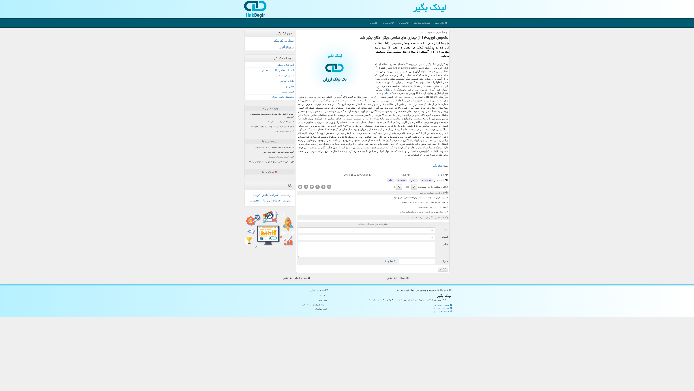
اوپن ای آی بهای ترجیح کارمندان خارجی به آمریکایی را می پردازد (423, 212)
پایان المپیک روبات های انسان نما (281, 157)
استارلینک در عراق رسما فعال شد (280, 122)
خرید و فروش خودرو (284, 75)
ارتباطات (286, 194)
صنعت (378, 93)
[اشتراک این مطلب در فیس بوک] (323, 186)
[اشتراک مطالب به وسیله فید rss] (300, 186)
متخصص (417, 118)
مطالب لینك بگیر (420, 23)
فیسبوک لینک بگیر (442, 305)
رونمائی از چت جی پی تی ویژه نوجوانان (433, 207)
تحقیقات (426, 180)
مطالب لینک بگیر (396, 278)
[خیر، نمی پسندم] (399, 187)
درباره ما (402, 23)
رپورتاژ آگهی (286, 47)
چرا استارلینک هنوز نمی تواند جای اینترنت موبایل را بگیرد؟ (271, 161)
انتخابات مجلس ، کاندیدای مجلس (278, 70)
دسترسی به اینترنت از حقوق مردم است (278, 152)
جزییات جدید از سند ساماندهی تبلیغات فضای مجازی (274, 147)
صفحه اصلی (440, 23)
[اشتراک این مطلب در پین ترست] (311, 186)
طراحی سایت (287, 80)
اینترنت (287, 200)
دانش (413, 180)
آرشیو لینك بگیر (320, 309)
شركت (274, 194)
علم (386, 93)
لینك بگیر (437, 165)
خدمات (276, 200)
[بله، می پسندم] (414, 187)
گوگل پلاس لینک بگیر (441, 308)
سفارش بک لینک (284, 40)
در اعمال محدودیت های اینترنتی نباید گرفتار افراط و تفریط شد (424, 202)
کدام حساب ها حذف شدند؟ (283, 131)
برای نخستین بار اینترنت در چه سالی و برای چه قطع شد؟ (272, 126)
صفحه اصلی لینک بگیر (296, 278)
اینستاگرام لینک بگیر (441, 311)
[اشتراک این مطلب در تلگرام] (329, 186)
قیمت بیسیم (288, 91)
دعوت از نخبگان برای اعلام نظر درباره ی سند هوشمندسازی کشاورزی (271, 115)
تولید (257, 194)
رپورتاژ (372, 23)
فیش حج (290, 86)
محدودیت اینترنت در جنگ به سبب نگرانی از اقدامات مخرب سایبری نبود (420, 197)
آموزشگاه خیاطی (285, 65)
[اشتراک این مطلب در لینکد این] (306, 186)
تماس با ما (387, 23)
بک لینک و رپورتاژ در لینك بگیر (314, 304)
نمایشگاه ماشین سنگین (282, 97)
